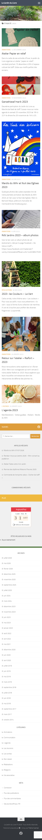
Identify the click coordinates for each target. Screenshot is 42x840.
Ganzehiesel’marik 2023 (15, 101)
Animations (6, 50)
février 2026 (8, 569)
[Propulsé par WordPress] (19, 828)
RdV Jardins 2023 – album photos (20, 235)
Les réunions (8, 748)
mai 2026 (7, 563)
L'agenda (5, 406)
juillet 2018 (8, 693)
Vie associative (9, 775)
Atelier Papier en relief (14, 53)
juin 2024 (7, 596)
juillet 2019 (8, 666)
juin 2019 (7, 671)
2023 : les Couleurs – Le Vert (17, 293)
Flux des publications (11, 793)
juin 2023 (7, 617)
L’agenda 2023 (10, 410)
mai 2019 (7, 677)
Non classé (8, 759)
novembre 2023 (10, 612)
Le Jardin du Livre (9, 3)
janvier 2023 (8, 628)
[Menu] (39, 3)
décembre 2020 (9, 650)
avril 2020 (7, 660)
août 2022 (7, 633)
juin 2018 (7, 698)
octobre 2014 (9, 720)
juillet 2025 (8, 590)
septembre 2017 (10, 709)
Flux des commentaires (12, 798)
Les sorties (8, 754)
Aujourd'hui (21, 509)
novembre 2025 (10, 579)
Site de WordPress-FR (12, 804)
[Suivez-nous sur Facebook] (38, 426)
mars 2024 (8, 601)
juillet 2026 (8, 558)
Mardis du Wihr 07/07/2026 (14, 450)
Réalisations (7, 290)
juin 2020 (7, 655)
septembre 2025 (10, 585)
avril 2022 (7, 639)
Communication (9, 737)
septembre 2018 (10, 687)
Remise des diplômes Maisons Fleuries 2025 (20, 469)
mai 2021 (7, 644)
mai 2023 (7, 623)
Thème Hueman (33, 828)
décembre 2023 (9, 606)
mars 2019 (8, 682)
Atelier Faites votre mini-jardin (15, 464)
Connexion (8, 788)
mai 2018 (7, 703)
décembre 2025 (9, 574)
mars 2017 (8, 714)
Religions (7, 770)
